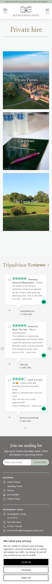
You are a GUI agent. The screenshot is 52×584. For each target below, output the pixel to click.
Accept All (26, 562)
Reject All (26, 577)
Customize (26, 569)
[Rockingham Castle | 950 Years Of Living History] (26, 11)
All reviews (39, 265)
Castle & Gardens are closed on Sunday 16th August (26, 1)
